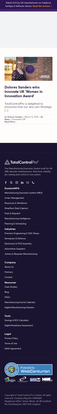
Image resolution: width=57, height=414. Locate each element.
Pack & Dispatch (12, 213)
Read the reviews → (42, 6)
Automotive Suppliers (15, 249)
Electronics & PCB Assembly (18, 244)
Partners (9, 272)
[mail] (27, 182)
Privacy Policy (11, 338)
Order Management (14, 198)
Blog (7, 292)
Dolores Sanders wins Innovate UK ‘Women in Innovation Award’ (24, 92)
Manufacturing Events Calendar (20, 302)
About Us (9, 267)
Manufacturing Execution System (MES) (23, 193)
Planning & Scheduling (15, 224)
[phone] (33, 182)
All (41, 117)
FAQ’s (7, 297)
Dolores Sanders (14, 117)
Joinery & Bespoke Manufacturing (21, 254)
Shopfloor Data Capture (16, 208)
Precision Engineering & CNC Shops (22, 233)
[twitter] (11, 182)
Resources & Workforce (16, 203)
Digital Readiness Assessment (19, 325)
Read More (10, 122)
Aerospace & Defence (15, 239)
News (7, 120)
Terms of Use (11, 343)
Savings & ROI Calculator (17, 320)
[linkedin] (22, 182)
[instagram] (17, 182)
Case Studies (11, 287)
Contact (8, 277)
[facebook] (6, 182)
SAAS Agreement (13, 349)
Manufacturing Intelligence (17, 219)
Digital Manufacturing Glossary (19, 307)
